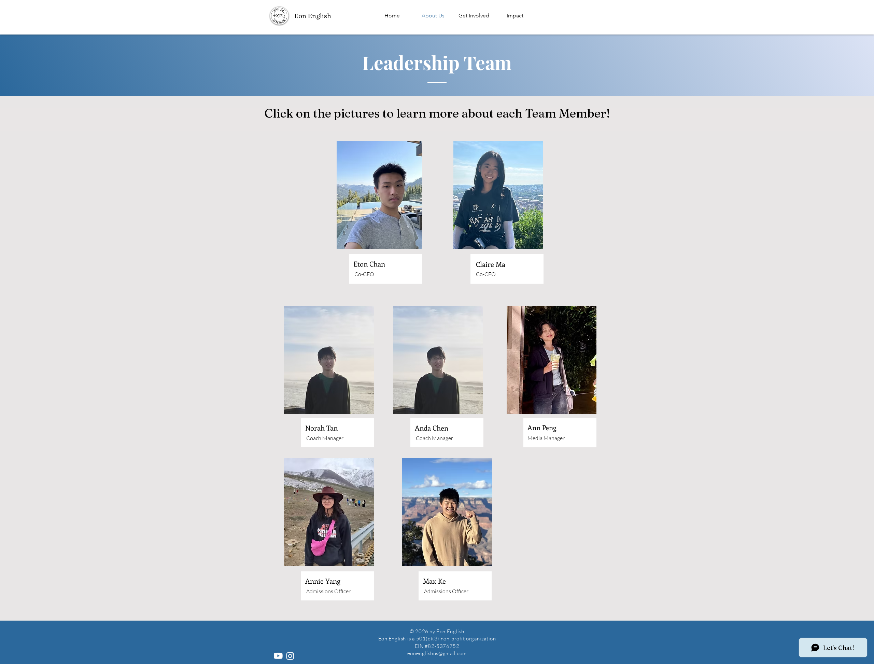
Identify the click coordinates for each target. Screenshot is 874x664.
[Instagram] (290, 656)
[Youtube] (278, 656)
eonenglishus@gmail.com (437, 653)
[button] (473, 15)
